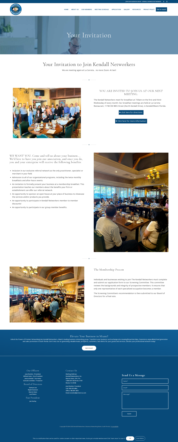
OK (130, 438)
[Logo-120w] (16, 9)
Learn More (140, 438)
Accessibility (114, 426)
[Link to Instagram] (166, 1)
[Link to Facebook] (163, 1)
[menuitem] (66, 9)
